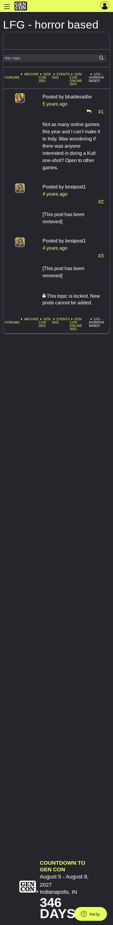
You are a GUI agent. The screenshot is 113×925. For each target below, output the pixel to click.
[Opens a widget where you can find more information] (90, 914)
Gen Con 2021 (45, 77)
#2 (101, 201)
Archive (31, 74)
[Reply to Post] (88, 111)
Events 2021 (61, 75)
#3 (101, 255)
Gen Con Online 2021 (76, 79)
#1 (101, 111)
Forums (12, 77)
